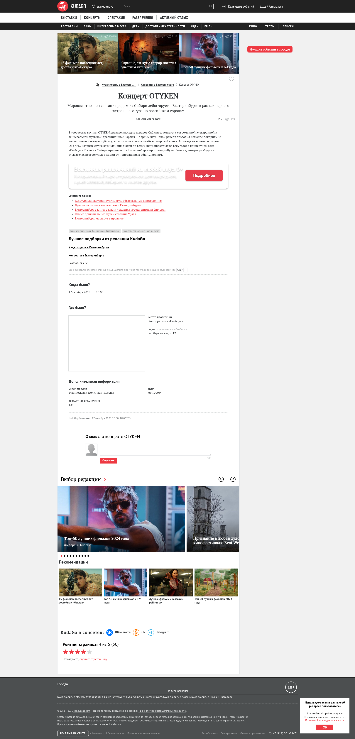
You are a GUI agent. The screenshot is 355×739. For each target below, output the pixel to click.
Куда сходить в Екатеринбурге (89, 247)
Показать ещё (77, 263)
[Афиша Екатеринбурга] (71, 6)
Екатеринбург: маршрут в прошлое (99, 218)
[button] (221, 479)
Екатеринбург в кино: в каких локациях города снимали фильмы (120, 209)
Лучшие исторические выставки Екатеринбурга (108, 205)
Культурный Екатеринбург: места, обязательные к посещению (118, 200)
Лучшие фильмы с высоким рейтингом (166, 600)
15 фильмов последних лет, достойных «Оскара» (76, 600)
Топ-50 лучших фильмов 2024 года (123, 600)
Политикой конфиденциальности (324, 720)
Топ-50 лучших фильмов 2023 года (213, 600)
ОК (325, 727)
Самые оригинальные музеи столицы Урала (105, 214)
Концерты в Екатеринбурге (86, 255)
